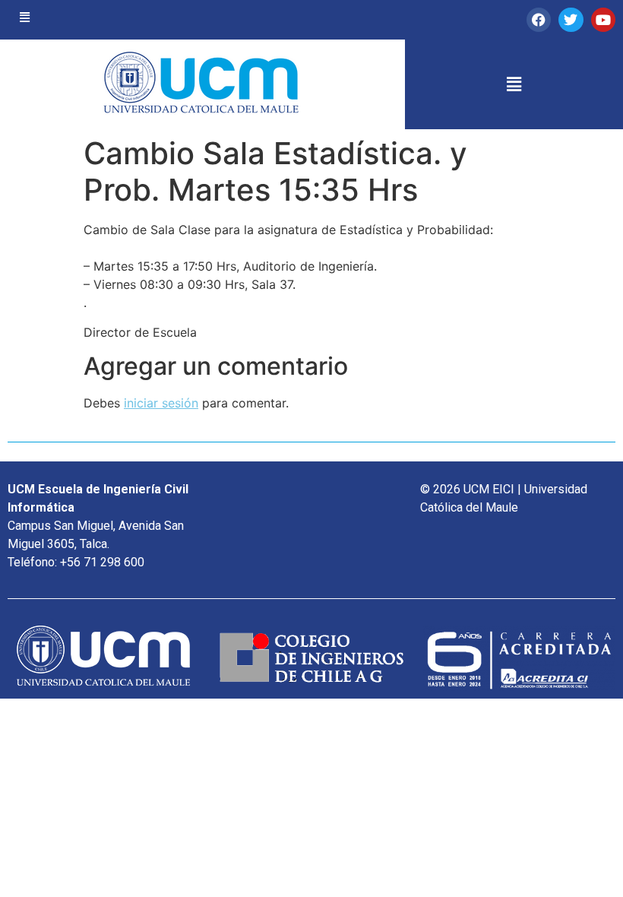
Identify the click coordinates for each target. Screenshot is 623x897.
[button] (25, 17)
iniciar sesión (161, 402)
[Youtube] (603, 20)
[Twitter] (570, 20)
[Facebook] (539, 20)
